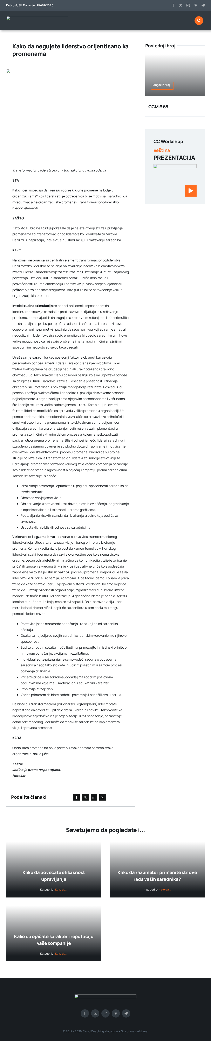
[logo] (37, 17)
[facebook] (173, 5)
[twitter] (180, 5)
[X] (85, 797)
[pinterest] (195, 5)
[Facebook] (76, 797)
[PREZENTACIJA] (175, 167)
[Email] (102, 797)
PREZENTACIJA (174, 157)
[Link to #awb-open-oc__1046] (199, 20)
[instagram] (188, 5)
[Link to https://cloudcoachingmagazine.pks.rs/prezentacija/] (191, 191)
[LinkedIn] (94, 797)
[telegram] (203, 5)
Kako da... (61, 889)
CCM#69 (158, 107)
